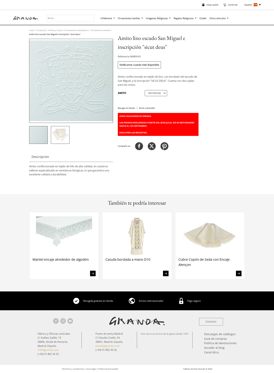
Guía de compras (215, 339)
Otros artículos (217, 18)
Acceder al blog (214, 348)
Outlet (202, 18)
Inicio (31, 30)
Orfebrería (106, 18)
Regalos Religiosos (184, 18)
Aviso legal (91, 368)
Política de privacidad (108, 368)
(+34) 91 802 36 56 (106, 350)
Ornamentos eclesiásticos (77, 30)
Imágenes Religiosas (157, 18)
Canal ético (211, 352)
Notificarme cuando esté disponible (139, 65)
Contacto (211, 321)
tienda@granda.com (107, 346)
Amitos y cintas (55, 30)
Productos (41, 30)
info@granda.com (48, 350)
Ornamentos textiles (129, 18)
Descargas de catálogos (220, 334)
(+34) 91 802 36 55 (48, 354)
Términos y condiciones (73, 368)
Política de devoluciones (220, 343)
